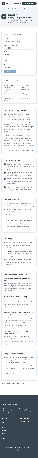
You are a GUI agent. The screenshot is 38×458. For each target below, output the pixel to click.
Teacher (22, 96)
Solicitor (6, 100)
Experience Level (9, 58)
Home (3, 9)
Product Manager (24, 85)
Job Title (6, 38)
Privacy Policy (5, 436)
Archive (3, 430)
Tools (7, 9)
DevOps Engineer (24, 98)
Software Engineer (8, 85)
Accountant (7, 98)
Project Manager (24, 94)
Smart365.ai (22, 450)
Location (6, 51)
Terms (3, 438)
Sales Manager (7, 94)
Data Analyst (7, 87)
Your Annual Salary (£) (10, 45)
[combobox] (8, 54)
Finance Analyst (23, 92)
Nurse (5, 96)
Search (3, 425)
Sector (5, 64)
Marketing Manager (24, 89)
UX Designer (7, 89)
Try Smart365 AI (29, 3)
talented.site (25, 421)
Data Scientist (23, 87)
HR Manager (7, 92)
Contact (3, 433)
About (3, 427)
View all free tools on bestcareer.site (14, 383)
